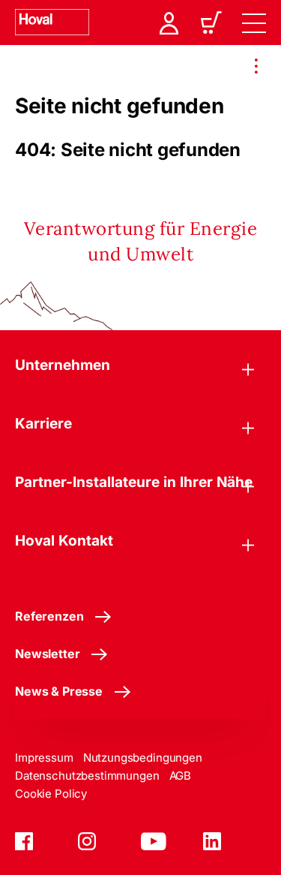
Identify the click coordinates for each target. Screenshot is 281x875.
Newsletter (47, 653)
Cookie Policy (51, 793)
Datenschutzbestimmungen (87, 775)
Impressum (44, 757)
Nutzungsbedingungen (142, 757)
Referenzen (49, 616)
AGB (180, 775)
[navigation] (254, 22)
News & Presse (59, 691)
